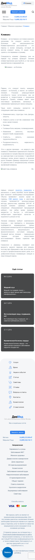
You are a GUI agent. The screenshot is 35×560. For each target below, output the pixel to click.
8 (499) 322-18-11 (21, 19)
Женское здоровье (17, 455)
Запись (7, 552)
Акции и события (19, 372)
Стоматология (18, 407)
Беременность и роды (17, 449)
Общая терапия (17, 481)
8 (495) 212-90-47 (21, 17)
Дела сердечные (17, 462)
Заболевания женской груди (17, 471)
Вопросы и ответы (19, 392)
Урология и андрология (17, 487)
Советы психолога (17, 484)
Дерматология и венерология (17, 459)
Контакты (16, 397)
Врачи (15, 367)
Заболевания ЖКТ (17, 452)
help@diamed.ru (17, 545)
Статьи (16, 377)
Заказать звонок (18, 12)
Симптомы (17, 382)
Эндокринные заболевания (17, 491)
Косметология (18, 402)
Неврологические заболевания (17, 475)
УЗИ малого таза (16, 199)
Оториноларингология (17, 478)
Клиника (28, 3)
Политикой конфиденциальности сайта (17, 534)
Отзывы (16, 387)
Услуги (15, 362)
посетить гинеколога (24, 190)
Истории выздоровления (17, 465)
